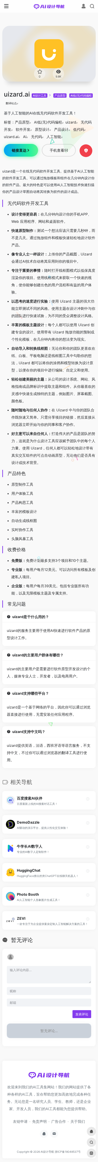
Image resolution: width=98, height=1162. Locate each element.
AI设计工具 (39, 95)
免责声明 (39, 1121)
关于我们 (77, 1121)
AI (24, 136)
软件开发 (23, 129)
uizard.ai (11, 136)
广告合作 (58, 1121)
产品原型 (59, 95)
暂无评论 (22, 940)
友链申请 (20, 1121)
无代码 (36, 136)
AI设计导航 (47, 1151)
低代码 (78, 129)
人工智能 (53, 136)
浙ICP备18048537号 (68, 1151)
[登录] (83, 6)
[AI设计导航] (49, 6)
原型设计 (42, 129)
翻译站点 (11, 103)
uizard (70, 122)
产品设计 (61, 129)
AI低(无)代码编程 (81, 95)
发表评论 (81, 1014)
